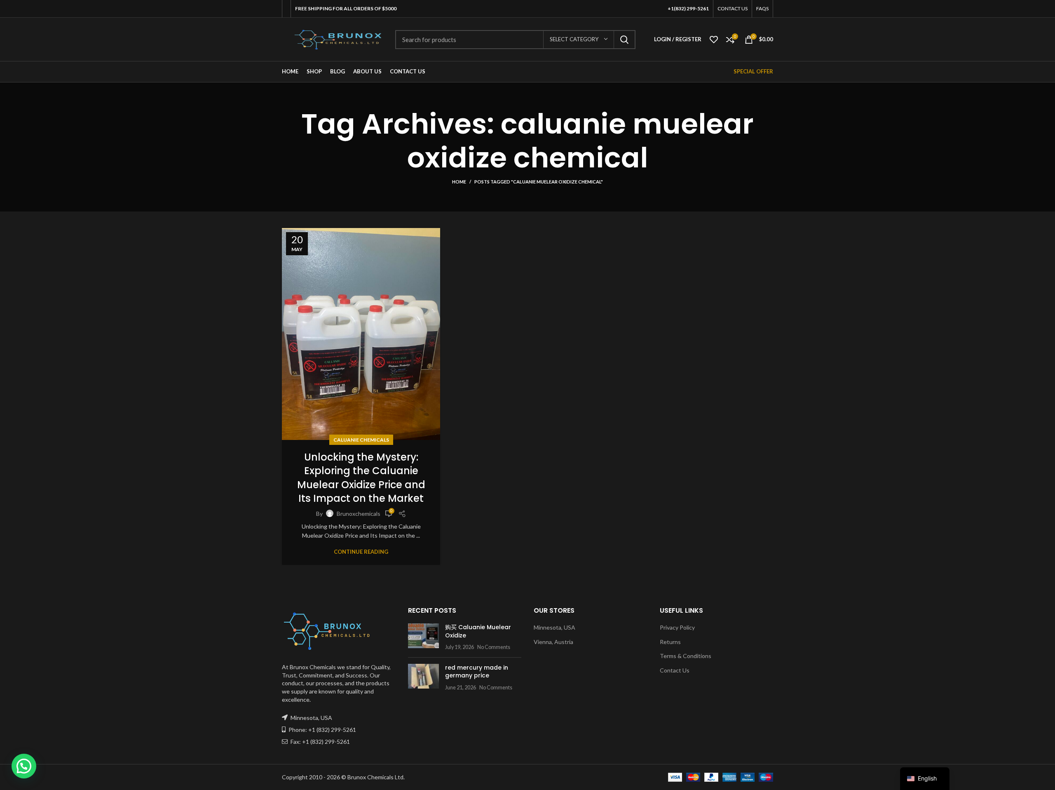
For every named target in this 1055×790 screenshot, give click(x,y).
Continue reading (361, 552)
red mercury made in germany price (476, 671)
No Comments (493, 647)
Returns (670, 641)
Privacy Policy (677, 627)
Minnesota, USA (554, 627)
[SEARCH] (624, 39)
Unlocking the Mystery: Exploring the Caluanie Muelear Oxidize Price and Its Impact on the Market (361, 478)
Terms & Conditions (685, 655)
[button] (24, 766)
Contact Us (674, 670)
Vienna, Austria (553, 641)
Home (459, 181)
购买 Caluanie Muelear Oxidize (478, 631)
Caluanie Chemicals (361, 440)
